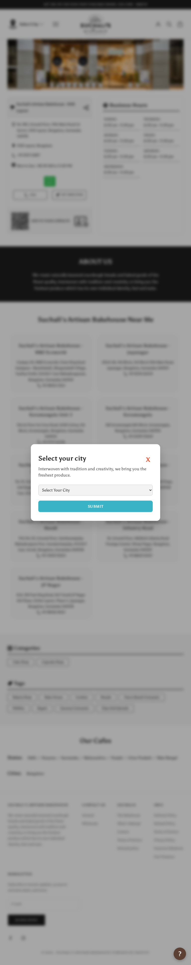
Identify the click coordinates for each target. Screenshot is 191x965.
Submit (95, 506)
